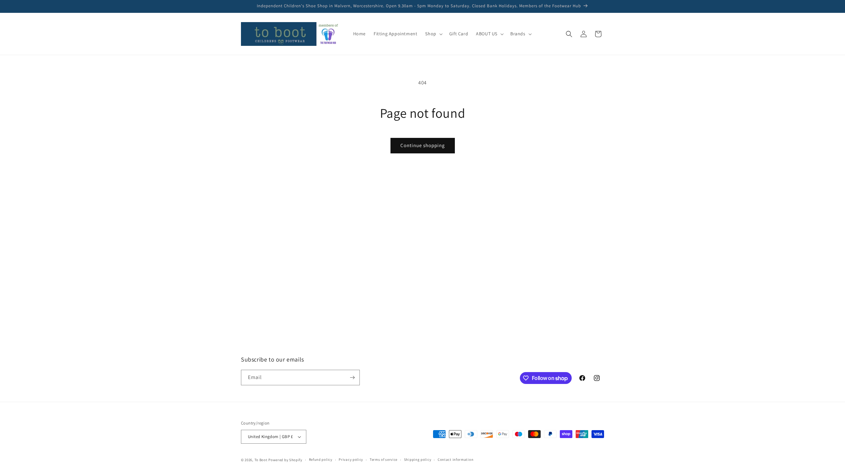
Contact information (455, 459)
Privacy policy (351, 459)
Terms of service (383, 459)
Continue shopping (422, 145)
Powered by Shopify (285, 460)
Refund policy (320, 459)
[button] (433, 34)
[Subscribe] (352, 377)
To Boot (261, 460)
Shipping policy (417, 459)
